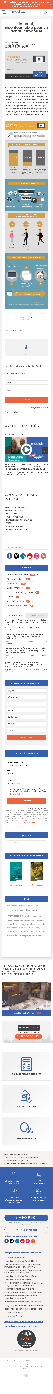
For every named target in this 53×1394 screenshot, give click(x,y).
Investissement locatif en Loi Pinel (20, 1261)
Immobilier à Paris (35, 935)
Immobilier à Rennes (30, 906)
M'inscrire (26, 801)
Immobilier (19, 331)
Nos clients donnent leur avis (21, 1326)
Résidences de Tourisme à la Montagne (23, 1309)
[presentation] (8, 450)
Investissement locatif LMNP (17, 1280)
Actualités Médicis (18, 601)
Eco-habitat (16, 583)
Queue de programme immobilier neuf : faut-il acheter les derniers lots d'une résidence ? (24, 636)
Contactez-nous (30, 1027)
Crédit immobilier (15, 920)
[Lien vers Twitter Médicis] (16, 556)
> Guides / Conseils (14, 517)
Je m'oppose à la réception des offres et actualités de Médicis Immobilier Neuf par (28, 791)
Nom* (9, 770)
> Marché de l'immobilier (16, 508)
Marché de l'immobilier (20, 574)
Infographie (11, 910)
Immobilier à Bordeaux (32, 916)
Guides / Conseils (18, 587)
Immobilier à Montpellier (34, 931)
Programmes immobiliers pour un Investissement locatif (20, 1297)
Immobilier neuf (27, 910)
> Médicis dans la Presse (16, 529)
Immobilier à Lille (14, 906)
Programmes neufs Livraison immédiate (23, 1305)
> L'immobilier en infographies (18, 520)
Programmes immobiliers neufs (22, 1252)
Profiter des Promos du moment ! (26, 6)
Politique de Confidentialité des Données (21, 822)
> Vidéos (9, 523)
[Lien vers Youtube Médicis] (30, 556)
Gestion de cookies (16, 1366)
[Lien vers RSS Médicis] (43, 556)
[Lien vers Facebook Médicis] (9, 556)
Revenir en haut (26, 1375)
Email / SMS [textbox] (15, 794)
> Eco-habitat (11, 514)
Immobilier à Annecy (31, 928)
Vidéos (12, 596)
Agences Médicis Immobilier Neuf (23, 1321)
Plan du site (28, 1366)
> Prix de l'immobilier (14, 511)
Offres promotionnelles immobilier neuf (23, 1292)
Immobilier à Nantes (15, 931)
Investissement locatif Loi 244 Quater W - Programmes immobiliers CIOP (24, 1284)
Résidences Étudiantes (15, 1316)
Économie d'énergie (17, 935)
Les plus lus (38, 615)
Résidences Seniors (13, 1312)
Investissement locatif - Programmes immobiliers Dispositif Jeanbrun (22, 1265)
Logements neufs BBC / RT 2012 (19, 1289)
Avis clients (39, 1366)
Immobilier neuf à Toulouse (26, 1013)
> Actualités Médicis (14, 526)
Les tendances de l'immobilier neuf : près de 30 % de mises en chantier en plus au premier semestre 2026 (25, 650)
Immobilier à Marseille (35, 924)
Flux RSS (26, 1369)
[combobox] (26, 690)
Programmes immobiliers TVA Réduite (22, 1302)
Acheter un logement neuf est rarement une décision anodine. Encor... (26, 473)
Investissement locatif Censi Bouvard (22, 1276)
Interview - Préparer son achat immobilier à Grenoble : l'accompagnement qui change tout (26, 622)
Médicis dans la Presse (19, 605)
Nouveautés (16, 615)
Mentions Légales (15, 1364)
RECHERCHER (26, 737)
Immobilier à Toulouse (16, 924)
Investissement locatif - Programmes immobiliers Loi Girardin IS (22, 1271)
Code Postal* (12, 780)
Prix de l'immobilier (18, 579)
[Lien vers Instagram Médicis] (36, 556)
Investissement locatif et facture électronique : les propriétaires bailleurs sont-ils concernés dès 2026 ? (24, 664)
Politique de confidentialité (33, 1364)
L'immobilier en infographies (16, 46)
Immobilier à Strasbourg (34, 920)
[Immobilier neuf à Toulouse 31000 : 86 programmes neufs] (26, 999)
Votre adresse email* (15, 762)
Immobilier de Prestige (15, 1257)
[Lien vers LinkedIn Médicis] (23, 556)
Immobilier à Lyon (14, 928)
